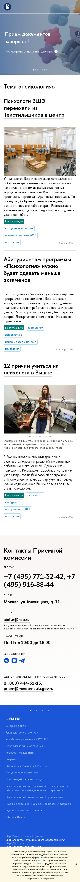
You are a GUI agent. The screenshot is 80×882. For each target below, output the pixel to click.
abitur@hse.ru (17, 619)
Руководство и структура (22, 732)
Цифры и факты (16, 726)
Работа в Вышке (15, 817)
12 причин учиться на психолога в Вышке (31, 369)
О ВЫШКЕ (13, 719)
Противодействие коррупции (25, 779)
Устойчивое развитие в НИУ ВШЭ (27, 739)
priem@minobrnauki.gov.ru (28, 688)
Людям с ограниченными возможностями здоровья (38, 804)
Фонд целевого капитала (22, 772)
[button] (7, 409)
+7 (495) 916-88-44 (39, 580)
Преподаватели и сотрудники (25, 746)
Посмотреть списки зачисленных (29, 51)
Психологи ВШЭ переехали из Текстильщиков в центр (34, 107)
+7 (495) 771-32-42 (34, 576)
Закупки (11, 759)
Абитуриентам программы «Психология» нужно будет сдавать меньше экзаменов (37, 269)
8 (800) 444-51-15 (22, 683)
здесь (38, 860)
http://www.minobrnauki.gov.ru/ (24, 836)
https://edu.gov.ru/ (17, 843)
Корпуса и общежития (20, 752)
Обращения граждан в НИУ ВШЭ (27, 766)
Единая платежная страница (24, 810)
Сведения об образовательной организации (34, 797)
